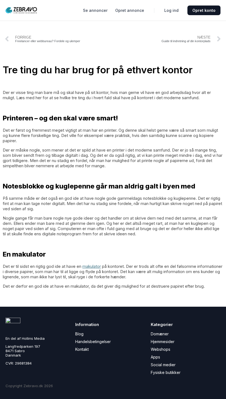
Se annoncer (95, 10)
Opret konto (204, 10)
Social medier (163, 364)
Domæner (160, 333)
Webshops (160, 349)
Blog (79, 333)
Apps (155, 357)
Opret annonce (129, 10)
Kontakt (82, 349)
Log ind (171, 10)
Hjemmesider (162, 341)
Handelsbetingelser (93, 341)
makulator (91, 266)
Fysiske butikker (166, 372)
